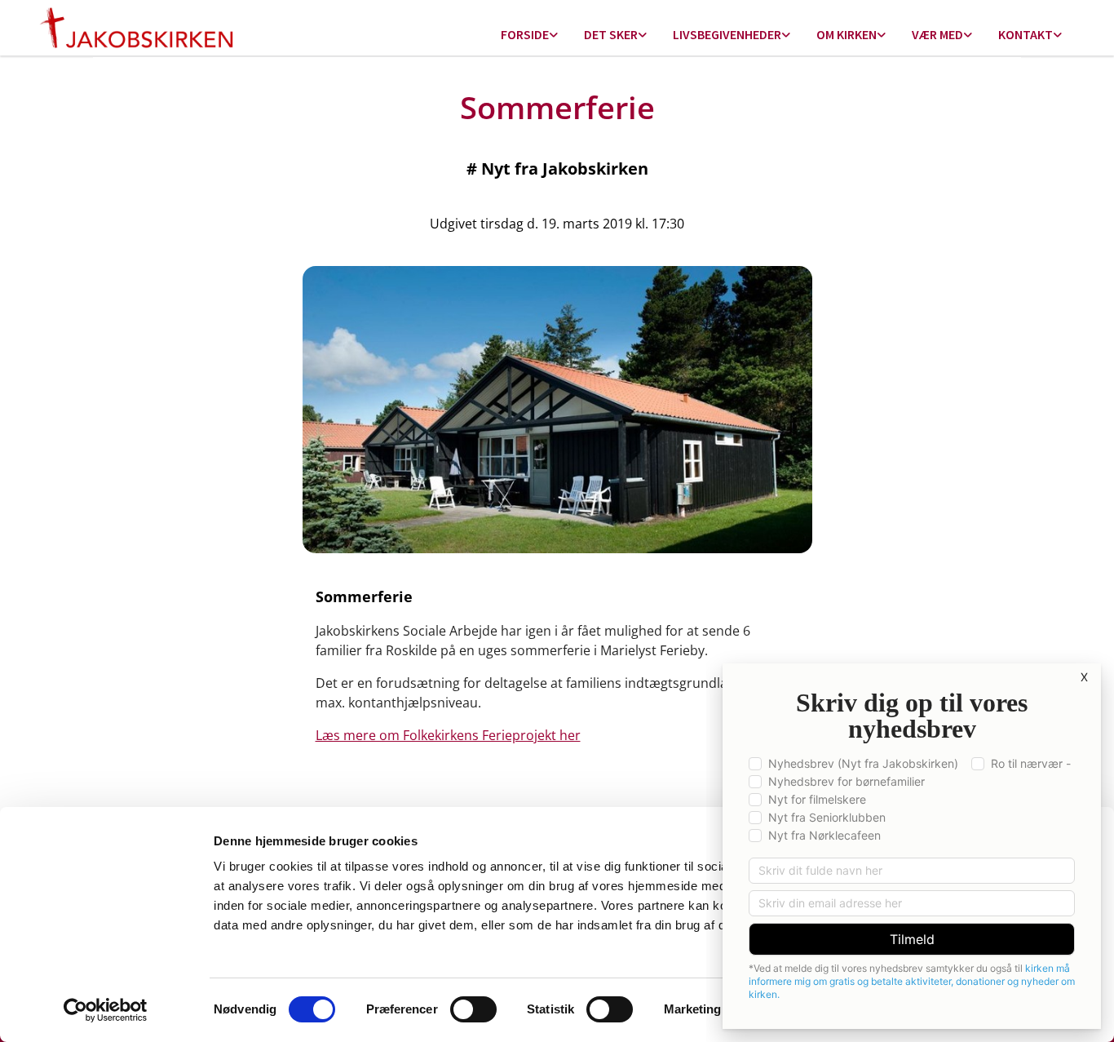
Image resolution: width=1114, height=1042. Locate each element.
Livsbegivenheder (727, 34)
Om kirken (846, 34)
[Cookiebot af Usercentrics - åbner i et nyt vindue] (105, 1010)
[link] (529, 35)
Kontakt (1025, 34)
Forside (525, 34)
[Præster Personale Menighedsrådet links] (1058, 35)
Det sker (611, 34)
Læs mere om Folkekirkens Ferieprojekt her (448, 735)
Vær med (937, 34)
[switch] (473, 1009)
